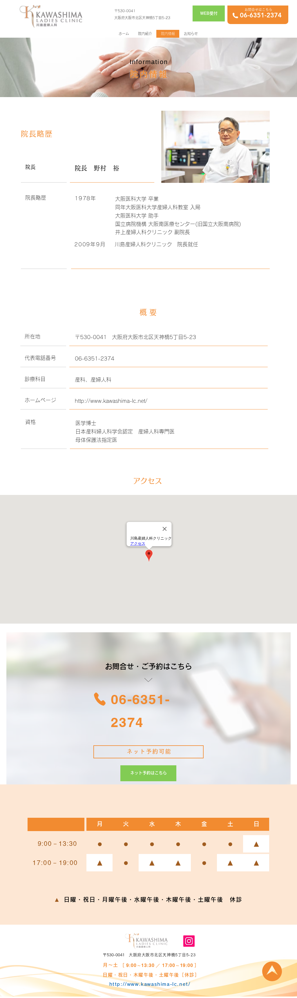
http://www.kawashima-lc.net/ (111, 400)
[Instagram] (189, 941)
